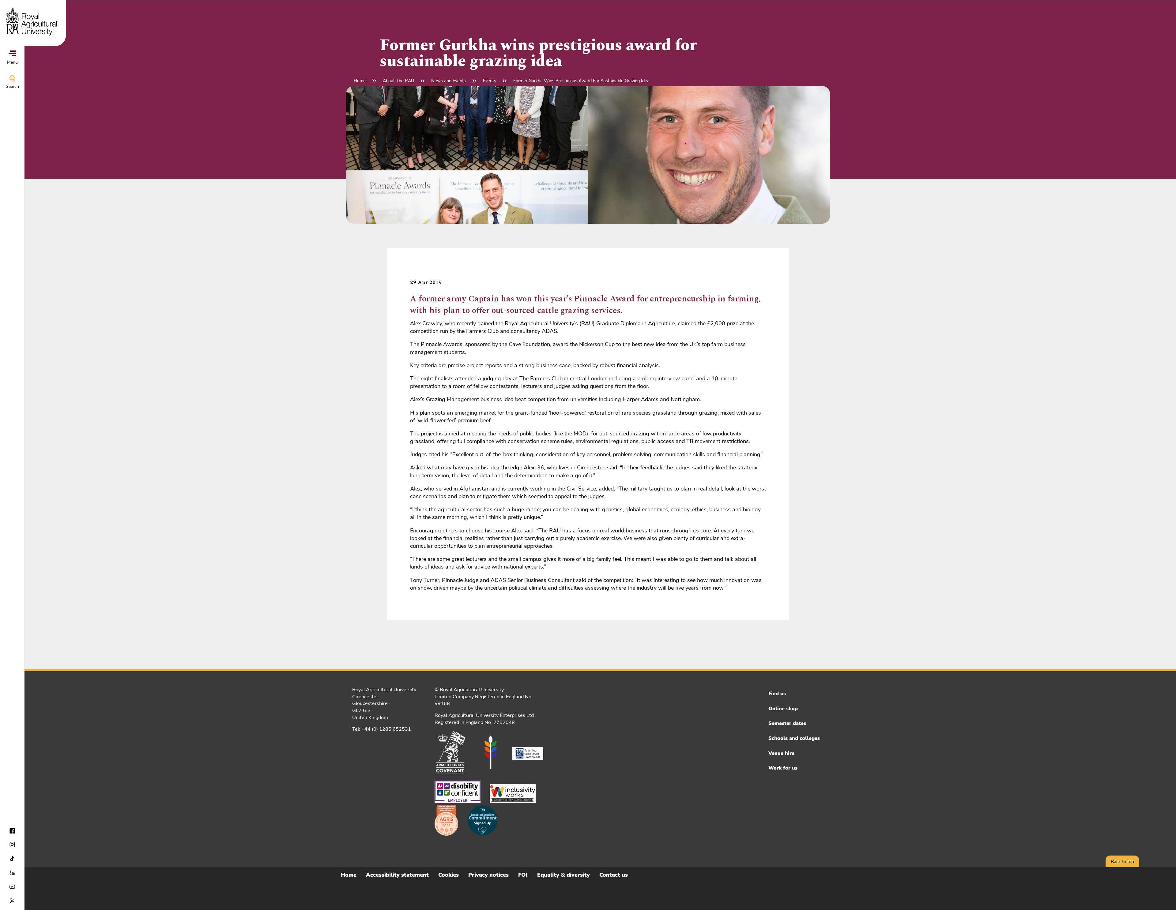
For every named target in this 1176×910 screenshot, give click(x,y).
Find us (777, 693)
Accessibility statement (397, 874)
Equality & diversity (563, 874)
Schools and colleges (794, 738)
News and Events (448, 81)
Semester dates (787, 723)
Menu (12, 62)
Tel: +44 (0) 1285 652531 (381, 729)
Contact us (613, 874)
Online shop (783, 708)
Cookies (448, 874)
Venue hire (781, 753)
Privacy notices (488, 874)
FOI (523, 874)
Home (360, 81)
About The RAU (398, 81)
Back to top (1122, 862)
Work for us (782, 768)
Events (489, 81)
